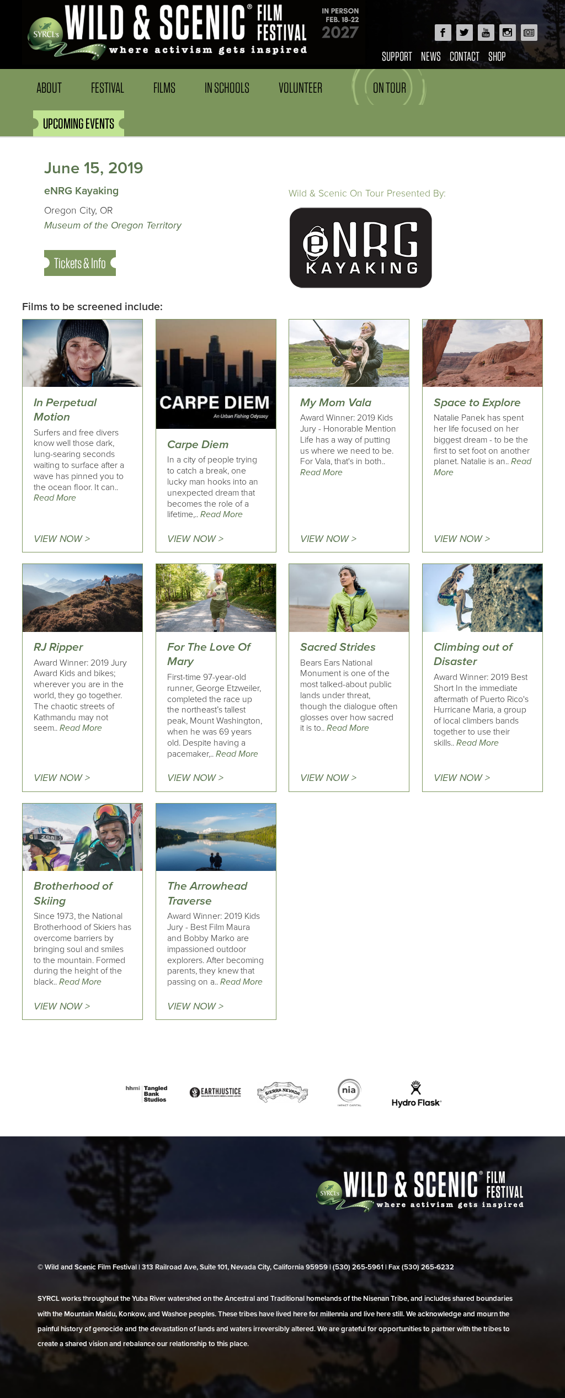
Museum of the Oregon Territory (113, 225)
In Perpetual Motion (65, 410)
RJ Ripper (58, 647)
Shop (497, 56)
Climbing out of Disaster (473, 654)
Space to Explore (477, 403)
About (49, 87)
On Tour (389, 87)
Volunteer (300, 87)
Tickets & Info (80, 263)
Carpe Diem (198, 444)
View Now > (62, 539)
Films (164, 87)
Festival (107, 87)
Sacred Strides (338, 647)
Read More (55, 497)
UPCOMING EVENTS (78, 123)
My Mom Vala (335, 403)
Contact (464, 56)
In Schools (227, 87)
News (431, 56)
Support (397, 56)
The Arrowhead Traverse (207, 893)
